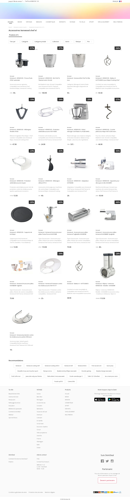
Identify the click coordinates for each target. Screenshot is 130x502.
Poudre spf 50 (58, 381)
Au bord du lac (41, 403)
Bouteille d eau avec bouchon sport (28, 371)
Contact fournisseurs (43, 462)
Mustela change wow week (103, 371)
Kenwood (18, 366)
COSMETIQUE (69, 403)
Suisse (39, 394)
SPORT (67, 406)
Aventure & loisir (13, 397)
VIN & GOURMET (70, 412)
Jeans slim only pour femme (34, 376)
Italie (38, 445)
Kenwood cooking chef (33, 366)
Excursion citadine (42, 427)
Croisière (39, 406)
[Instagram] (112, 461)
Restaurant (12, 400)
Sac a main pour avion (111, 376)
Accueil (67, 394)
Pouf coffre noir (16, 376)
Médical (11, 415)
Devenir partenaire (107, 480)
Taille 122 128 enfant (94, 376)
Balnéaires (40, 409)
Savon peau (110, 366)
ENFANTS (67, 409)
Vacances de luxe (42, 412)
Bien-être (39, 397)
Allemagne (40, 441)
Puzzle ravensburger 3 (76, 376)
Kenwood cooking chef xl (52, 366)
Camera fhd (71, 381)
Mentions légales (50, 492)
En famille (39, 421)
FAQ (38, 459)
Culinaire (39, 418)
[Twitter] (107, 461)
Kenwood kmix (82, 366)
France (39, 439)
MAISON (67, 400)
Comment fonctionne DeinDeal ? (18, 459)
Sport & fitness (13, 418)
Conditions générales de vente (18, 492)
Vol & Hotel (40, 424)
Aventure (39, 415)
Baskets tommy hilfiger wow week (66, 371)
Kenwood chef (68, 366)
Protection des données (36, 492)
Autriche (39, 435)
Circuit (39, 430)
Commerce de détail (14, 412)
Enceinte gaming (86, 371)
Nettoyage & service (14, 403)
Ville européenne (42, 433)
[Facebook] (102, 461)
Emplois (11, 462)
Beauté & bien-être (14, 394)
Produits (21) (13, 35)
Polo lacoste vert (96, 366)
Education (12, 406)
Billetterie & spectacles (15, 409)
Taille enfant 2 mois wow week (55, 376)
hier (115, 475)
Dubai (38, 447)
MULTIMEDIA (69, 415)
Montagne (40, 400)
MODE (67, 397)
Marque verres (47, 371)
